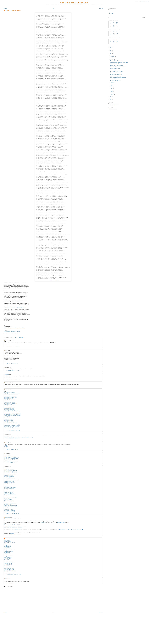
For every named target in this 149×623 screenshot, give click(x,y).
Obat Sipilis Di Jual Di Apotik (9, 568)
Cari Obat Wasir (6, 498)
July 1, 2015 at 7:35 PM (11, 462)
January (112, 94)
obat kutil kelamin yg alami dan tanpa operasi (11, 393)
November (112, 57)
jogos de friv (6, 446)
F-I (116, 31)
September (112, 82)
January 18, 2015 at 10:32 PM (13, 438)
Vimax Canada (12, 527)
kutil (5, 437)
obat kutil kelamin (7, 416)
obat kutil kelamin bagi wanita (9, 405)
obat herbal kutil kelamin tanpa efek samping (11, 428)
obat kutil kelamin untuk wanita (9, 407)
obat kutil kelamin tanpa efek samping (10, 422)
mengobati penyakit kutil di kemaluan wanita (11, 480)
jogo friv (5, 447)
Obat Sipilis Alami (7, 559)
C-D (113, 22)
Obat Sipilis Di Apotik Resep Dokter (10, 571)
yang (22, 437)
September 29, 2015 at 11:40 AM (13, 574)
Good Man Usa (11, 524)
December (112, 56)
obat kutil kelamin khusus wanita (9, 409)
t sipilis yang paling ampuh (8, 554)
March (112, 91)
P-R (117, 33)
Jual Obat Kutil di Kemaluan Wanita (10, 456)
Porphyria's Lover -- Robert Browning (116, 60)
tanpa (27, 437)
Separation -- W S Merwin (114, 63)
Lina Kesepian (7, 517)
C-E (113, 31)
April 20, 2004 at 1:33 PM (12, 363)
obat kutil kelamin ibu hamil (8, 398)
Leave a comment (19, 337)
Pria (11, 437)
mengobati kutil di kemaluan (9, 481)
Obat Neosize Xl (7, 527)
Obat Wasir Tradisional (8, 499)
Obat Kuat (12, 533)
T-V (110, 26)
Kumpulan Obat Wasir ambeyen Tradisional (11, 506)
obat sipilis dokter (7, 552)
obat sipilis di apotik (7, 545)
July (111, 85)
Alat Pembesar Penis (61, 529)
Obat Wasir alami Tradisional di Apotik (10, 497)
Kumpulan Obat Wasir (8, 504)
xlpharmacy (7, 374)
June (111, 86)
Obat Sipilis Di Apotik (7, 558)
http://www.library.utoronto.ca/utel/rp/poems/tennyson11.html (15, 307)
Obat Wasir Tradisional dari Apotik (10, 494)
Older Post (101, 8)
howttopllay (7, 578)
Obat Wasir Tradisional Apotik (9, 493)
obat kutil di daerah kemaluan (9, 476)
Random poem (110, 13)
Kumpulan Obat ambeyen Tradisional (10, 505)
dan (17, 437)
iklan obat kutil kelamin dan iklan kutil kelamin (12, 411)
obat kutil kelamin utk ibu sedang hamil (10, 403)
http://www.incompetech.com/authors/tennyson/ (12, 331)
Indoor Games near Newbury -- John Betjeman (118, 77)
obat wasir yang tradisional (8, 492)
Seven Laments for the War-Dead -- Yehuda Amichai (119, 62)
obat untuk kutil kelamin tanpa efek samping (11, 427)
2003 (110, 53)
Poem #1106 (38, 13)
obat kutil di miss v (7, 486)
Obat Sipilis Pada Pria (8, 563)
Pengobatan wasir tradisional (9, 488)
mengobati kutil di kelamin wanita (9, 482)
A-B (110, 22)
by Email (142, 1)
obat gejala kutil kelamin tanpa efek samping (11, 426)
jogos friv (5, 445)
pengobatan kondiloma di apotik (9, 511)
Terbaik (7, 437)
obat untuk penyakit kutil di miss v (10, 487)
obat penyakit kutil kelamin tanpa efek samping (12, 425)
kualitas (19, 437)
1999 (110, 99)
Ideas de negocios (8, 382)
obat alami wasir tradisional (8, 489)
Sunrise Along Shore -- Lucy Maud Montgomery (118, 66)
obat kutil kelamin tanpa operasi (9, 392)
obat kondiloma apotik (8, 508)
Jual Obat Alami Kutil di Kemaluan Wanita (11, 458)
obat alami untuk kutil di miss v (9, 483)
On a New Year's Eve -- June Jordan (116, 71)
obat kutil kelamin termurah (8, 419)
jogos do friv (7, 442)
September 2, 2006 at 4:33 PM (13, 370)
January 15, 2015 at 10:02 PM (13, 430)
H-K (110, 23)
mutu (16, 437)
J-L (110, 33)
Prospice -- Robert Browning (115, 69)
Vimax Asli (6, 524)
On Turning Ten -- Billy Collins (115, 80)
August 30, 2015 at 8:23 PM (12, 513)
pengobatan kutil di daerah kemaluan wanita (11, 477)
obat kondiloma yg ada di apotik (9, 510)
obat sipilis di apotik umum (8, 551)
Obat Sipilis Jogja (7, 540)
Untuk (9, 437)
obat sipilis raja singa (7, 546)
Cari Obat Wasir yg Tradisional (9, 500)
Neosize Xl (16, 524)
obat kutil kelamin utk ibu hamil (9, 402)
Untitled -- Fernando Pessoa (115, 68)
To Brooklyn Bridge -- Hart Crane (115, 72)
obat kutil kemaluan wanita (8, 475)
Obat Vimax (21, 524)
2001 (110, 96)
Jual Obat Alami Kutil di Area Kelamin (10, 471)
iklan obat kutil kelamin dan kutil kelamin (11, 410)
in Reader (146, 1)
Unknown (6, 538)
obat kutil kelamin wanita (8, 404)
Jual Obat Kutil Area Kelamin (9, 469)
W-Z (113, 26)
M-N (117, 23)
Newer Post (5, 8)
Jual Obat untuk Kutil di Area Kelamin (10, 472)
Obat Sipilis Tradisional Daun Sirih (10, 542)
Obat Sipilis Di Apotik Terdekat (9, 569)
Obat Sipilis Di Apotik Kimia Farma (10, 570)
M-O (113, 33)
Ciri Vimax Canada (19, 527)
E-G (117, 22)
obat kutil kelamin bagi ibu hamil (9, 399)
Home (53, 8)
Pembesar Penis (34, 521)
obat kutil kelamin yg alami (8, 421)
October (112, 59)
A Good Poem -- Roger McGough (116, 74)
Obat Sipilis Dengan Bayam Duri (9, 562)
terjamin (24, 437)
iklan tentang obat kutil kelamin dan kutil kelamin (12, 413)
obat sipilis (6, 556)
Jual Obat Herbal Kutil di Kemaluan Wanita (11, 457)
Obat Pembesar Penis (61, 522)
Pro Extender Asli (80, 529)
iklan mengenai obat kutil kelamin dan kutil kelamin (12, 414)
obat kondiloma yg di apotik (8, 509)
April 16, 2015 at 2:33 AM (12, 449)
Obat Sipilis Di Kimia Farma (9, 573)
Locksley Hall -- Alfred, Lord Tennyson (12, 10)
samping (31, 437)
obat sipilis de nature (7, 541)
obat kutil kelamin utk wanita (9, 408)
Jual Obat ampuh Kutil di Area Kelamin (10, 470)
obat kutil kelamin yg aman (8, 420)
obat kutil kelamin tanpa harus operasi (10, 396)
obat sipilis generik (7, 553)
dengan (13, 437)
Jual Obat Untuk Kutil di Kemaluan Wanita (11, 459)
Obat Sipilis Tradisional (8, 557)
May (111, 88)
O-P (110, 25)
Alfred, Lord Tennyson (54, 280)
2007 (110, 47)
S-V (110, 34)
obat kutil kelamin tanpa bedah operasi (10, 397)
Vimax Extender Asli (71, 529)
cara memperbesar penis (25, 521)
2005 (110, 50)
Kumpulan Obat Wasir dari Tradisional (10, 503)
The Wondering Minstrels (74, 3)
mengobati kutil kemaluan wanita (9, 478)
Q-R (113, 25)
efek (28, 437)
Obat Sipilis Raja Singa (8, 564)
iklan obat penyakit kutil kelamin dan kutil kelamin (12, 415)
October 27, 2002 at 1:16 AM (12, 346)
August (112, 83)
